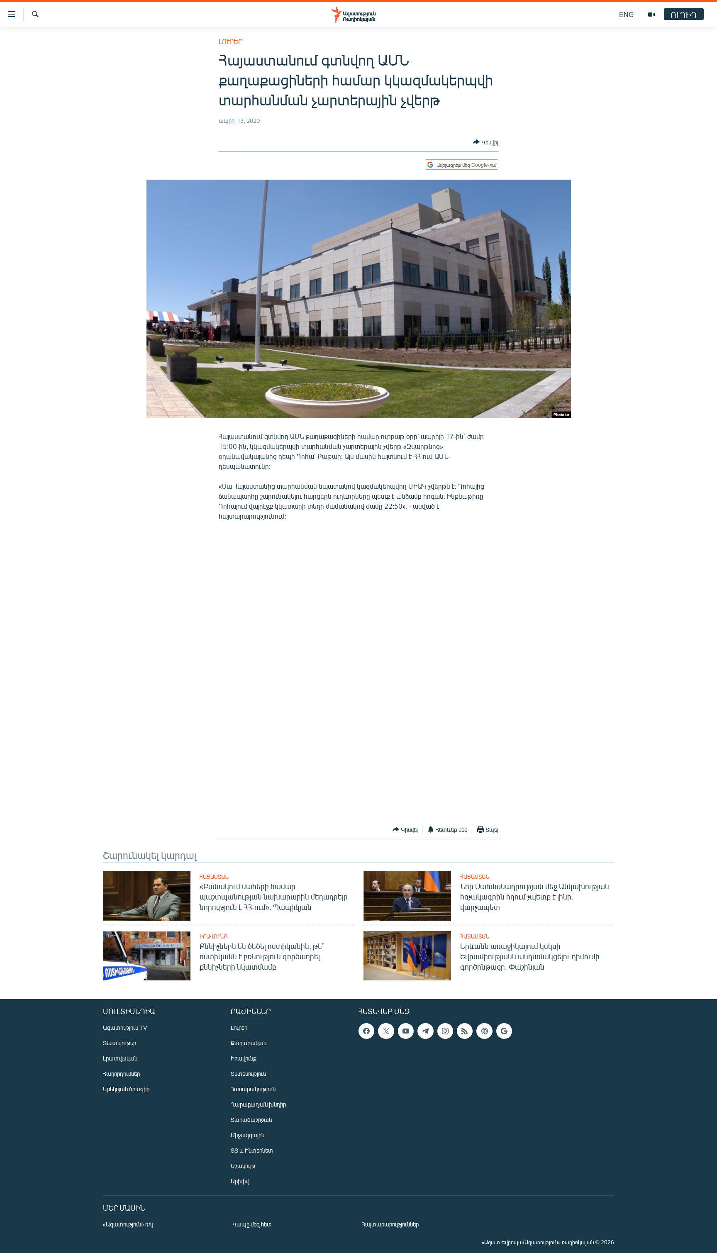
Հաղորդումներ (121, 1073)
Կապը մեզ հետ (252, 1224)
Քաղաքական (248, 1042)
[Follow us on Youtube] (406, 1031)
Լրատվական (120, 1058)
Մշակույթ (243, 1165)
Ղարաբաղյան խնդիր (258, 1104)
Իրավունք (213, 936)
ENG (626, 14)
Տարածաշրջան (251, 1119)
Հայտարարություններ (390, 1224)
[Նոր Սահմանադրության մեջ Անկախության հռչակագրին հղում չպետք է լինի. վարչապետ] (407, 896)
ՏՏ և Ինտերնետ (252, 1150)
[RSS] (465, 1031)
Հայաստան (214, 876)
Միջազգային (247, 1134)
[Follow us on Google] (504, 1031)
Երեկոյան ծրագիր (126, 1088)
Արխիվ (240, 1181)
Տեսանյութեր (119, 1042)
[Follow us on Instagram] (445, 1031)
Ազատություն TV (125, 1027)
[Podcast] (484, 1031)
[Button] (485, 142)
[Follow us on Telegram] (425, 1031)
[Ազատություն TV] (651, 14)
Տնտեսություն (248, 1073)
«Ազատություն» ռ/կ (128, 1224)
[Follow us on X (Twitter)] (386, 1031)
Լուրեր (230, 41)
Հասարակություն (253, 1088)
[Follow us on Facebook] (366, 1031)
